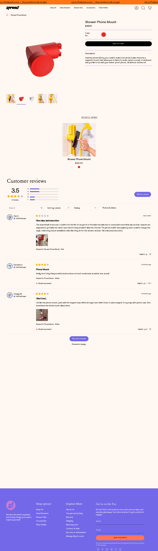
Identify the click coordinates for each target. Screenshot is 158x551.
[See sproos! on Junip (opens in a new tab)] (83, 344)
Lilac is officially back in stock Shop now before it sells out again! (95, 2)
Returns (69, 517)
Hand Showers (42, 513)
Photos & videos (109, 208)
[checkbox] (111, 207)
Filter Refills (41, 525)
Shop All (39, 509)
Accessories (41, 521)
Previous (6, 56)
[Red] (79, 167)
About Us (70, 509)
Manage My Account (75, 536)
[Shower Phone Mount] (79, 139)
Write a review (142, 194)
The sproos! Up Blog (74, 513)
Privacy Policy (133, 543)
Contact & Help (72, 528)
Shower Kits (41, 517)
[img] (20, 218)
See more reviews (79, 339)
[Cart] (150, 7)
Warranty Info (72, 525)
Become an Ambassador (76, 532)
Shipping (69, 521)
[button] (65, 8)
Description (90, 53)
